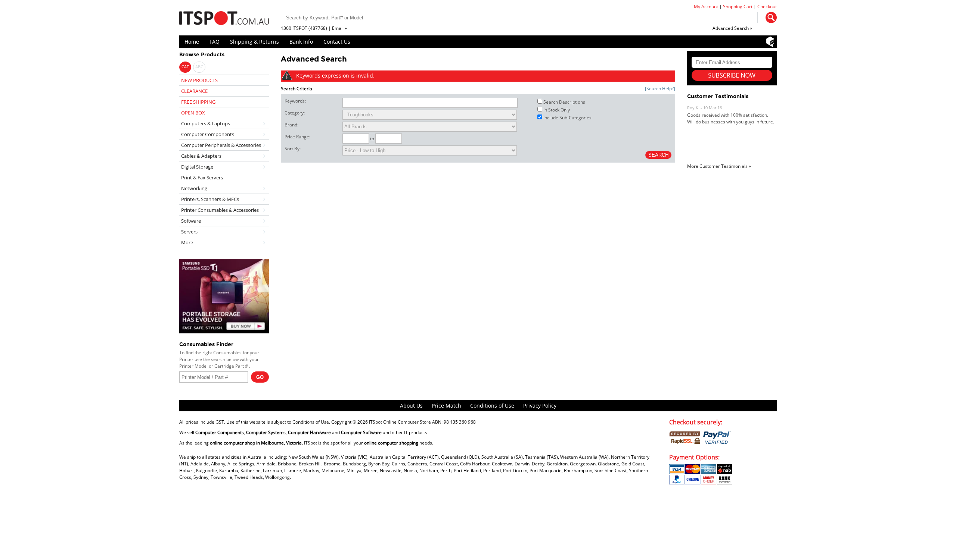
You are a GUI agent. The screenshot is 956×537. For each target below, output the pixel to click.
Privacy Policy (539, 405)
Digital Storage (197, 166)
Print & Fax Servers (202, 177)
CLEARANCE (194, 91)
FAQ (214, 41)
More (187, 242)
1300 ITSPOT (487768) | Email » (314, 28)
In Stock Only (556, 110)
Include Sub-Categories (567, 117)
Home (191, 41)
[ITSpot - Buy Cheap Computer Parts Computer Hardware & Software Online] (224, 19)
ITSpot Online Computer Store (400, 422)
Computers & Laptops (205, 123)
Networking (194, 188)
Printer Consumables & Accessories (220, 210)
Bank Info (301, 41)
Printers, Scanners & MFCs (210, 199)
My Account (706, 6)
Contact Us (336, 41)
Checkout (767, 6)
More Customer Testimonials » (719, 166)
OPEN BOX (193, 112)
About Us (411, 405)
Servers (189, 231)
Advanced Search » (732, 28)
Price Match (446, 405)
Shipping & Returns (254, 41)
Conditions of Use (492, 405)
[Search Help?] (660, 88)
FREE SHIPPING (198, 101)
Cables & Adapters (201, 156)
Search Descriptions (564, 102)
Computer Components (207, 134)
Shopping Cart (737, 6)
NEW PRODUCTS (199, 80)
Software (191, 220)
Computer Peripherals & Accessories (221, 145)
